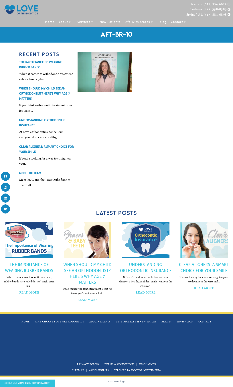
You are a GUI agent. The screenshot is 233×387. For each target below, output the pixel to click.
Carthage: (196, 9)
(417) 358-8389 (215, 9)
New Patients (110, 22)
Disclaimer (147, 364)
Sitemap (78, 370)
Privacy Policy (88, 364)
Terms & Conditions (119, 364)
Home (49, 22)
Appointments (100, 322)
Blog (162, 22)
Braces (166, 322)
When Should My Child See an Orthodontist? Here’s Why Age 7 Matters (44, 94)
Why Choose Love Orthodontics (59, 322)
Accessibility (99, 370)
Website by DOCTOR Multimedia (137, 370)
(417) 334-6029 (215, 4)
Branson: (197, 4)
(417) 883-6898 (215, 14)
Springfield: (194, 14)
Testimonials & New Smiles (136, 322)
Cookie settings (116, 381)
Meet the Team (30, 173)
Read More (29, 292)
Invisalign (185, 322)
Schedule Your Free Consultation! (27, 383)
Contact (177, 22)
